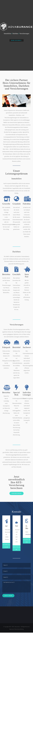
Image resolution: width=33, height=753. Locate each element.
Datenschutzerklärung (19, 629)
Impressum (11, 629)
